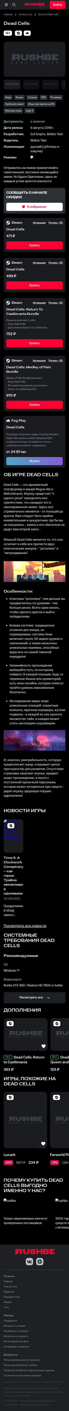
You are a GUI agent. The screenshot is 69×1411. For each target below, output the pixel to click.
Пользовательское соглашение (22, 1360)
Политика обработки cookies (20, 1365)
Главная (8, 14)
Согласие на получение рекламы (23, 1375)
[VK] (29, 1261)
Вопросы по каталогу (16, 1336)
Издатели (9, 1292)
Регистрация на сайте (16, 1341)
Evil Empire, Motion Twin (47, 134)
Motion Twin (39, 140)
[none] (14, 5)
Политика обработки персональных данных (29, 1370)
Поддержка (10, 1321)
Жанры (8, 1302)
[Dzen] (39, 1261)
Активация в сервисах (16, 1347)
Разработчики (12, 1297)
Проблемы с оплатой (16, 1331)
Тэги (6, 1307)
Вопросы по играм (14, 1326)
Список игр (25, 14)
